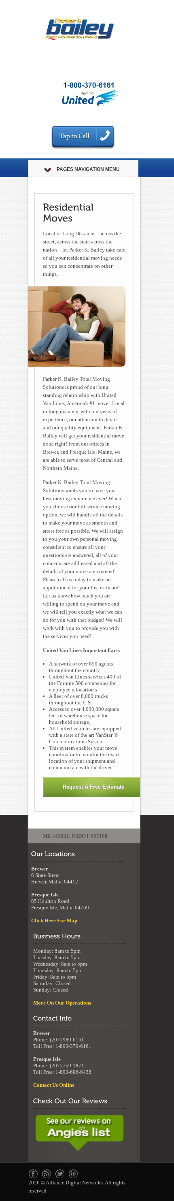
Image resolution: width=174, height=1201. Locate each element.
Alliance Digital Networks (74, 1183)
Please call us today (64, 579)
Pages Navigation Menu (88, 169)
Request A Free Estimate (93, 787)
